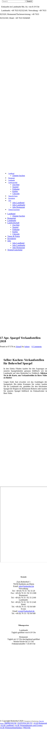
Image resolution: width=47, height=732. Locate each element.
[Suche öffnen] (4, 169)
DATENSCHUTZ (25, 723)
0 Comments (37, 346)
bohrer (27, 346)
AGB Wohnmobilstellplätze (11, 728)
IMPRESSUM (10, 723)
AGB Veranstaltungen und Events (28, 725)
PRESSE (27, 728)
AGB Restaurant (40, 723)
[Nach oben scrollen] (2, 255)
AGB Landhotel (7, 725)
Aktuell (18, 346)
